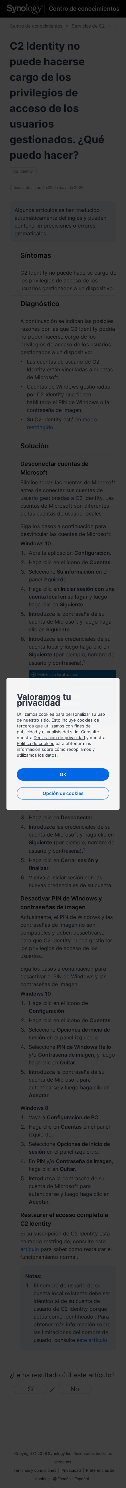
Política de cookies (35, 743)
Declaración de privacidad (59, 737)
